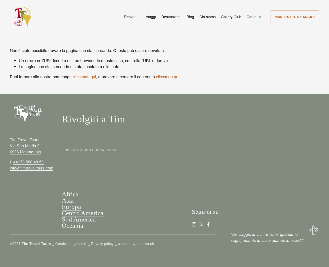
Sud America (79, 219)
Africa (70, 194)
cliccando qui (84, 76)
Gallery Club (231, 16)
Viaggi (151, 16)
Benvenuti (132, 16)
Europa (71, 207)
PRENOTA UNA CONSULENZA (91, 150)
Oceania (72, 226)
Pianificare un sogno (295, 17)
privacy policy (258, 143)
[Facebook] (208, 224)
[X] (201, 224)
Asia (68, 201)
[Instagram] (194, 224)
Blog (190, 16)
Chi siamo (207, 16)
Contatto (254, 16)
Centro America (82, 213)
